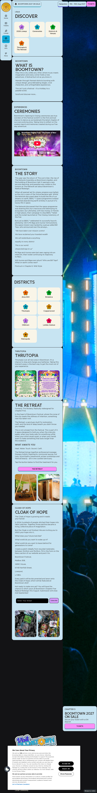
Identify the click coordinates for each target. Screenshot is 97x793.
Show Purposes (66, 774)
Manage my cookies (90, 791)
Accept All (66, 763)
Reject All (66, 769)
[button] (6, 54)
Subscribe (54, 600)
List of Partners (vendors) (20, 784)
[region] (44, 768)
